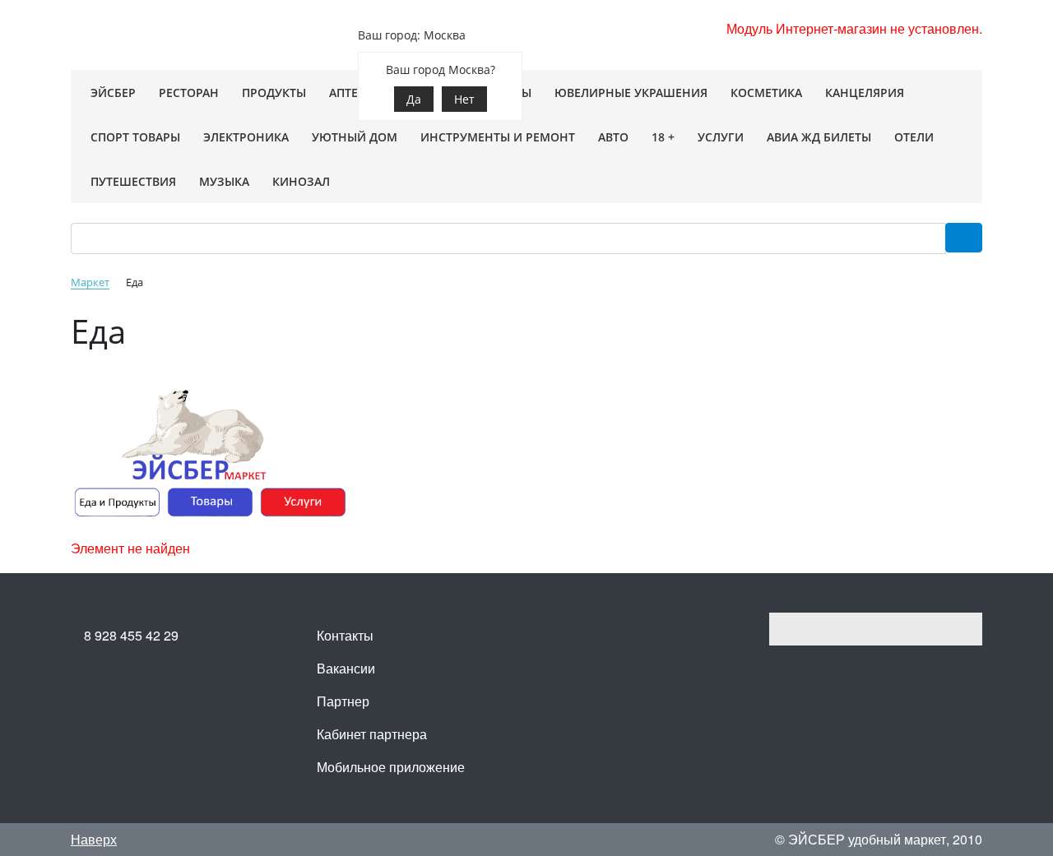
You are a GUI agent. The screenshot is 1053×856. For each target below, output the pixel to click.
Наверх (94, 839)
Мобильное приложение (391, 766)
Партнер (343, 701)
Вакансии (346, 668)
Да (413, 99)
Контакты (345, 635)
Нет (464, 99)
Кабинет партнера (372, 733)
